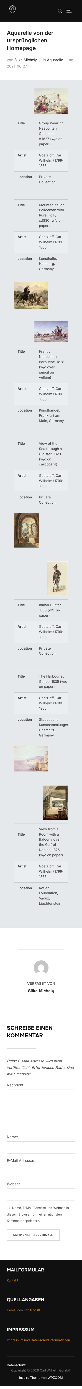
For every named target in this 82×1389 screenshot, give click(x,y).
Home (11, 1310)
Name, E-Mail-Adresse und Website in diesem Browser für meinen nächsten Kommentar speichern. (38, 1214)
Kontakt (12, 1280)
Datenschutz (16, 1365)
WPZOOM (55, 1377)
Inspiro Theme (29, 1377)
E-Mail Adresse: (20, 1160)
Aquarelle (55, 60)
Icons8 (35, 1310)
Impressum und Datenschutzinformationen (38, 1340)
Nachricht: (15, 1085)
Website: (14, 1184)
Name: (12, 1137)
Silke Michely (25, 60)
